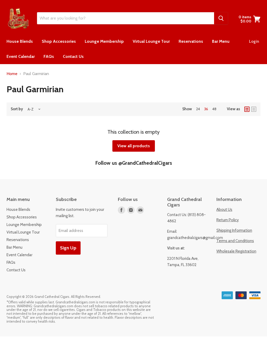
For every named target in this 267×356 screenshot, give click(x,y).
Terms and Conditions (235, 240)
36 (206, 109)
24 (198, 109)
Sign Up (68, 248)
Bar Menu (220, 41)
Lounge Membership (104, 41)
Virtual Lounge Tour (151, 41)
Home (12, 73)
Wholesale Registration (236, 251)
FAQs (49, 56)
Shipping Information (234, 230)
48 (214, 109)
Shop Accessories (59, 41)
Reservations (191, 41)
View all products (133, 145)
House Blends (20, 41)
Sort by (17, 109)
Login (254, 41)
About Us (224, 209)
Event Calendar (21, 56)
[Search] (221, 18)
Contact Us (73, 56)
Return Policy (227, 220)
